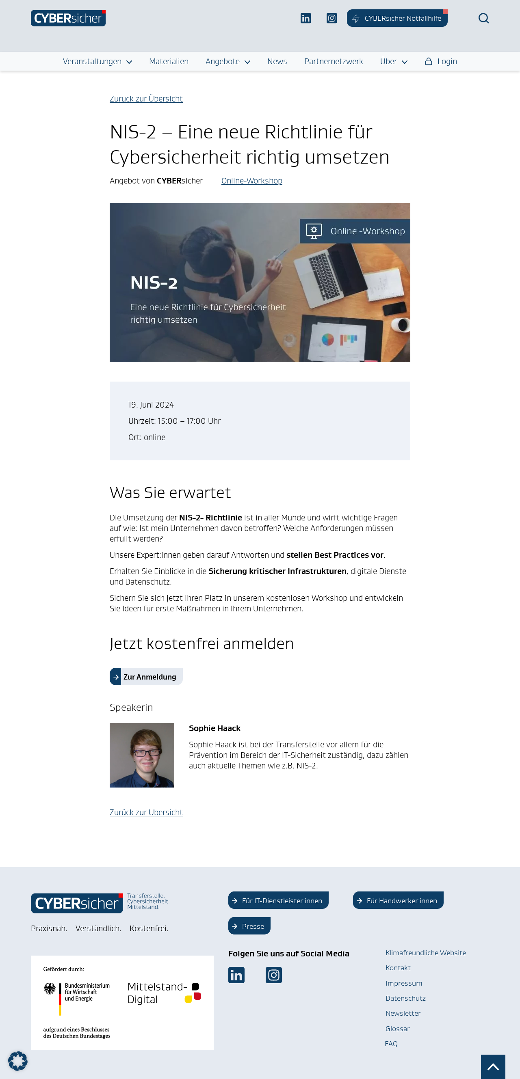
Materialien (168, 61)
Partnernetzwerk (333, 61)
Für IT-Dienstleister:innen (282, 901)
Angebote (223, 61)
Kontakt (398, 968)
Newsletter (403, 1013)
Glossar (398, 1029)
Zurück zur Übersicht (146, 98)
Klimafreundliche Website (426, 953)
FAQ (391, 1044)
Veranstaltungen (92, 61)
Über (388, 61)
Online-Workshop (251, 180)
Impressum (404, 983)
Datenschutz (406, 998)
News (277, 61)
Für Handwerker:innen (402, 901)
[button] (18, 1061)
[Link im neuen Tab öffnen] (236, 975)
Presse (253, 926)
